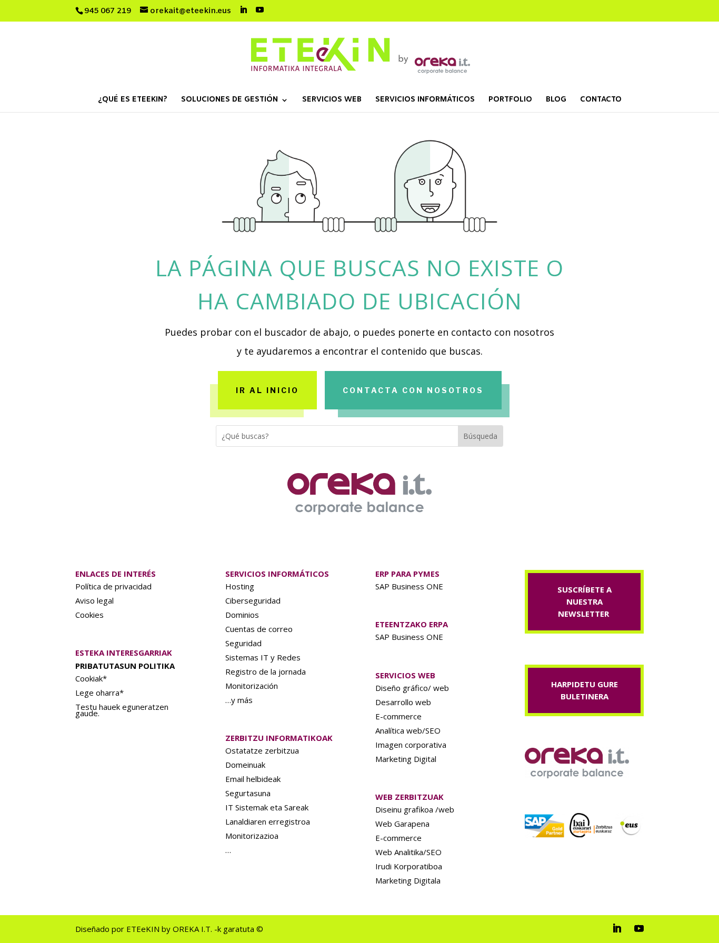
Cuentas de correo (259, 629)
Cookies (89, 614)
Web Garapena (402, 823)
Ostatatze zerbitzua (262, 750)
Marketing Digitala (408, 880)
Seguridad (243, 643)
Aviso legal (94, 600)
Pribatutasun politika (125, 665)
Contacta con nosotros (413, 390)
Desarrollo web (403, 702)
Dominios (242, 614)
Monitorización (251, 685)
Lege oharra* (99, 692)
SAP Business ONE (409, 586)
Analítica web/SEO (408, 730)
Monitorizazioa (251, 835)
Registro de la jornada (265, 671)
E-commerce (398, 716)
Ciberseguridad (253, 600)
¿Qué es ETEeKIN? (132, 100)
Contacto (601, 100)
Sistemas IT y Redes (263, 657)
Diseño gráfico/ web (412, 688)
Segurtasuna (248, 793)
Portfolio (510, 100)
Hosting (239, 586)
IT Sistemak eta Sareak (266, 807)
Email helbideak (253, 779)
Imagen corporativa (410, 744)
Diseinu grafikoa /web (414, 809)
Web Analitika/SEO (408, 852)
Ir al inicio (267, 390)
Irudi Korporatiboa (408, 866)
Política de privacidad (113, 586)
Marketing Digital (405, 759)
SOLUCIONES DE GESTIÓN (229, 100)
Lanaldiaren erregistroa (267, 821)
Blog (556, 100)
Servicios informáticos (425, 100)
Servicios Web (332, 100)
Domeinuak (245, 764)
